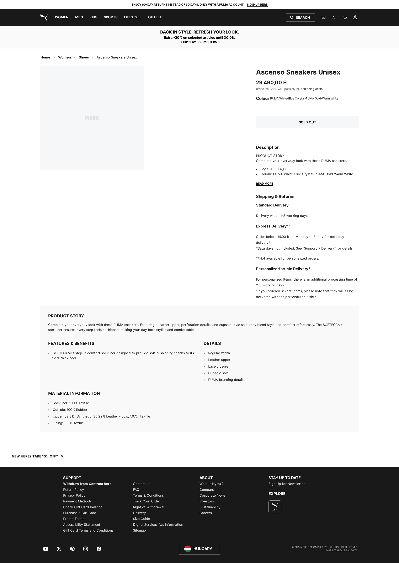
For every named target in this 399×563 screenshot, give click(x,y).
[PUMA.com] (43, 17)
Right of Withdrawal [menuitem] (148, 507)
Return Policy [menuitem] (73, 489)
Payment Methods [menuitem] (77, 501)
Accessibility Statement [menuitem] (81, 524)
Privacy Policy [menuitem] (74, 495)
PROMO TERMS (208, 42)
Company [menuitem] (207, 489)
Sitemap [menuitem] (139, 530)
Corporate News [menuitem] (212, 495)
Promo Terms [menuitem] (73, 519)
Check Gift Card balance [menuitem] (82, 507)
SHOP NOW (188, 42)
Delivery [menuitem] (139, 513)
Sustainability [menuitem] (210, 507)
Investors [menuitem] (207, 501)
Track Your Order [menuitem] (146, 501)
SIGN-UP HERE (257, 4)
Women (64, 57)
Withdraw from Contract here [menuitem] (87, 484)
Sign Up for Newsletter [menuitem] (286, 484)
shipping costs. (313, 89)
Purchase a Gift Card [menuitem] (79, 513)
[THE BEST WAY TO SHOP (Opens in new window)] (274, 506)
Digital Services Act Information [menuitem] (158, 524)
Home (45, 57)
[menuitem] (62, 17)
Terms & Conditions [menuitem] (148, 495)
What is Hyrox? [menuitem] (211, 484)
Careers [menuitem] (206, 513)
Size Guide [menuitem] (141, 519)
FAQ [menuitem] (136, 489)
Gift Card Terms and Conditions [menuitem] (88, 530)
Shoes (84, 57)
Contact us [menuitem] (141, 484)
